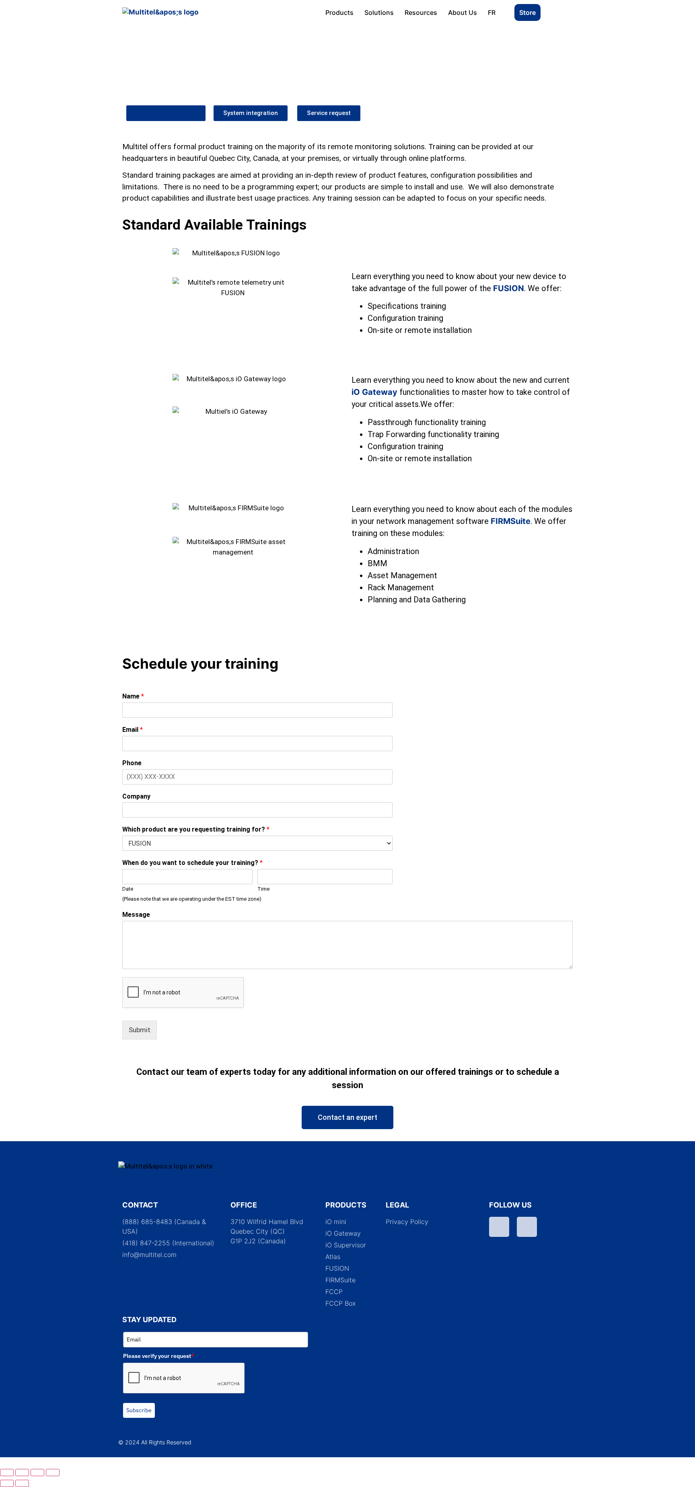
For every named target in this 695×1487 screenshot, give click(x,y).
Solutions (379, 12)
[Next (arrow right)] (22, 1483)
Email (132, 729)
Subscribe (139, 1410)
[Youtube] (499, 1227)
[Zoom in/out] (7, 1472)
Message (136, 914)
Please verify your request (158, 1356)
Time (263, 889)
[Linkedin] (527, 1227)
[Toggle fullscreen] (22, 1472)
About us (462, 12)
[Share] (37, 1472)
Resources (421, 12)
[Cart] (558, 13)
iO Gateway (374, 392)
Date (127, 889)
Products (339, 12)
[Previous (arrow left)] (7, 1483)
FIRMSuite (511, 521)
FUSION (508, 288)
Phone (132, 763)
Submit (139, 1030)
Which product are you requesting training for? (195, 829)
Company (136, 796)
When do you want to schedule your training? (192, 863)
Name (133, 696)
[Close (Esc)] (53, 1472)
